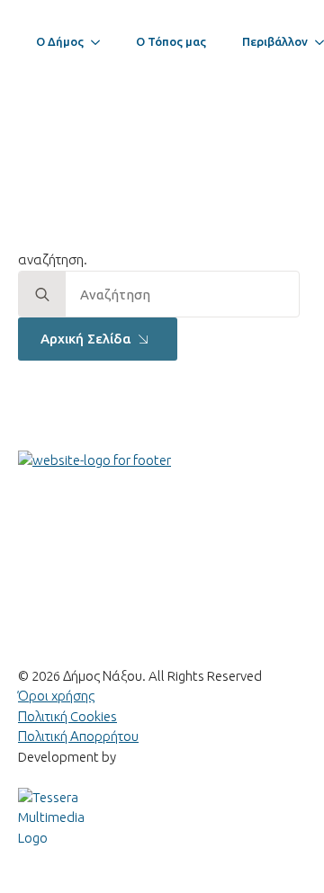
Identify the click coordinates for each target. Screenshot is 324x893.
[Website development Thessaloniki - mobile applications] (54, 817)
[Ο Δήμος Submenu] (101, 42)
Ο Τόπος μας (171, 41)
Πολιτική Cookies (67, 716)
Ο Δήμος (60, 41)
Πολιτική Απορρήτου (78, 736)
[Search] (42, 295)
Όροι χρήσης (56, 695)
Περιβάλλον (275, 41)
